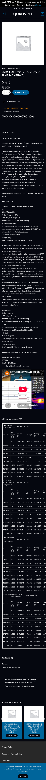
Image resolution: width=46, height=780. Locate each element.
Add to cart (21, 92)
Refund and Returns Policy (12, 754)
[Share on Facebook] (8, 116)
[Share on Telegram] (32, 116)
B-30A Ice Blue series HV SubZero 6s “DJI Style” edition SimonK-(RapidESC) (34, 727)
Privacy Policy (7, 747)
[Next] (44, 723)
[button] (3, 14)
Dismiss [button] (38, 5)
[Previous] (1, 723)
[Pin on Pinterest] (20, 116)
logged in (18, 686)
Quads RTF (23, 14)
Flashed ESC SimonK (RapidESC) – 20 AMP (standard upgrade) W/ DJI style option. (12, 727)
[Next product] (3, 82)
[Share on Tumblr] (28, 116)
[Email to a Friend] (16, 116)
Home (4, 68)
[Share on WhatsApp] (4, 116)
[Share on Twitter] (12, 116)
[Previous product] (8, 82)
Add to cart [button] (11, 735)
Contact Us (6, 761)
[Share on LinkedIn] (24, 116)
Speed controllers (14, 68)
